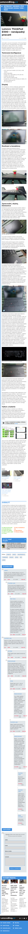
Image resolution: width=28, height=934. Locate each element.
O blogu (17, 925)
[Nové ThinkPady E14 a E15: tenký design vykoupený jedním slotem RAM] (7, 485)
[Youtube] (24, 918)
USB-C (14, 554)
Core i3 (9, 554)
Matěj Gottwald (11, 661)
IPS (21, 557)
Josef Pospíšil (6, 38)
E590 (4, 560)
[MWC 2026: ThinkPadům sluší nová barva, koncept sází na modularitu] (14, 881)
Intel (16, 557)
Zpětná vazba (18, 928)
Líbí (5, 579)
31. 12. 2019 (15, 579)
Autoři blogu (6, 925)
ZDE (16, 423)
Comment (7, 856)
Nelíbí (9, 579)
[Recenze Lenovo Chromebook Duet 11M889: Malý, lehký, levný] (5, 881)
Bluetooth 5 (21, 554)
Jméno (6, 839)
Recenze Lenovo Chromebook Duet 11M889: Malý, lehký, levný (5, 890)
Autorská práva (6, 928)
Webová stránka (8, 851)
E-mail (6, 845)
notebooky (8, 6)
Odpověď (23, 579)
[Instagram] (22, 918)
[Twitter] (20, 918)
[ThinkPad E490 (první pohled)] (7, 473)
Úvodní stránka (6, 922)
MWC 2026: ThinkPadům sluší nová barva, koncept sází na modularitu (14, 890)
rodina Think (18, 8)
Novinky (17, 922)
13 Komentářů (8, 566)
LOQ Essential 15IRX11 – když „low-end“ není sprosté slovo (22, 890)
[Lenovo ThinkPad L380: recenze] (19, 473)
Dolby (11, 557)
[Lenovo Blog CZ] (9, 2)
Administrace (6, 930)
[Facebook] (26, 918)
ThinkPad (5, 557)
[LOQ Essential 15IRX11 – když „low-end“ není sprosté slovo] (23, 881)
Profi (6, 10)
